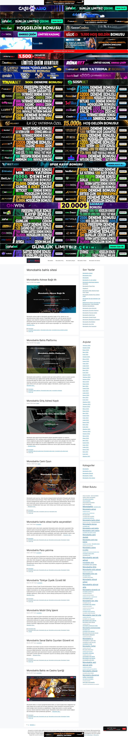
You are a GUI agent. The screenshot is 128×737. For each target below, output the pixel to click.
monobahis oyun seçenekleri (89, 618)
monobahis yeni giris (88, 660)
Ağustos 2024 (86, 375)
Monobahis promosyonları (55, 539)
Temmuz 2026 (86, 345)
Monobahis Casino (96, 543)
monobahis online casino (87, 617)
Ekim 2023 (85, 397)
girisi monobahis (86, 500)
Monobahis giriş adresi (92, 569)
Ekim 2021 (85, 451)
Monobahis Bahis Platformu (42, 340)
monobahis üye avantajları (87, 667)
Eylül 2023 (85, 399)
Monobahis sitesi (86, 629)
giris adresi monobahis (88, 499)
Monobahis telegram (89, 635)
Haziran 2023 (86, 406)
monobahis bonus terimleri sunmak (60, 329)
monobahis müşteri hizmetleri (89, 613)
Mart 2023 (85, 413)
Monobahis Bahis (86, 514)
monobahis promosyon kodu (90, 625)
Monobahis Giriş (59, 260)
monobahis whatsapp (57, 390)
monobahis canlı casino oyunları (89, 532)
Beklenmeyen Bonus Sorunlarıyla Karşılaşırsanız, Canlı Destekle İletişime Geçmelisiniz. (91, 304)
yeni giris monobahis (89, 682)
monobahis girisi (88, 562)
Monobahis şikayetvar (91, 675)
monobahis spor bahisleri (89, 631)
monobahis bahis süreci (87, 522)
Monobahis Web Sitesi (88, 649)
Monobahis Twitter (82, 260)
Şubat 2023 (86, 415)
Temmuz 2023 (86, 404)
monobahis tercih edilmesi (87, 636)
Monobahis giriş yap (43, 539)
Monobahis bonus (90, 524)
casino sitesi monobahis (89, 497)
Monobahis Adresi (87, 273)
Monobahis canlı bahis (91, 528)
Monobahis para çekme (89, 622)
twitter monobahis (88, 677)
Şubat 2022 (86, 442)
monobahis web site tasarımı (87, 651)
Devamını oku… (31, 325)
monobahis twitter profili (87, 648)
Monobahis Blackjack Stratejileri (91, 319)
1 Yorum (30, 631)
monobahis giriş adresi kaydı (61, 451)
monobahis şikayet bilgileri (88, 673)
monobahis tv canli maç (89, 640)
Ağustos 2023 (86, 402)
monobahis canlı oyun (44, 511)
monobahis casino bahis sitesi (88, 545)
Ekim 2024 (85, 370)
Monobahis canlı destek (89, 536)
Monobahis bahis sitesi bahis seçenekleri (49, 521)
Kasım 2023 (86, 395)
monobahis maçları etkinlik (87, 606)
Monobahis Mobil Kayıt (89, 315)
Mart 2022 (85, 440)
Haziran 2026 (86, 347)
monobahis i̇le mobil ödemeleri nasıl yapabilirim (91, 684)
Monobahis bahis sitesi (46, 329)
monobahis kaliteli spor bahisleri (88, 595)
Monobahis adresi (89, 509)
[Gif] (64, 123)
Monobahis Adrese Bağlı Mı (41, 279)
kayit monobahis (87, 504)
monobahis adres (97, 506)
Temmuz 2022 (86, 431)
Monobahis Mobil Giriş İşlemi (42, 610)
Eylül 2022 (85, 427)
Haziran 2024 (86, 379)
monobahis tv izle (87, 644)
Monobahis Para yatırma (40, 550)
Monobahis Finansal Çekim (90, 312)
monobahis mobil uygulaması (89, 611)
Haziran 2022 (86, 433)
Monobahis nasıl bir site (92, 615)
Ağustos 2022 (86, 429)
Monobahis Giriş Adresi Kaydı (43, 400)
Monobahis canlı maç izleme (90, 541)
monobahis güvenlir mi (88, 591)
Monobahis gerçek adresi (90, 558)
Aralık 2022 (86, 420)
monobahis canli (86, 526)
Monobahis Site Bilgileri (89, 322)
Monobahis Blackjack (95, 522)
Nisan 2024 (86, 384)
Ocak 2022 (85, 445)
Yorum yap (30, 331)
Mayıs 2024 (86, 381)
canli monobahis (94, 495)
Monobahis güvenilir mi (91, 590)
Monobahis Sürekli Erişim (89, 317)
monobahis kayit (88, 598)
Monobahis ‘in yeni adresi (89, 280)
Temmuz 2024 (86, 377)
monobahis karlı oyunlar (87, 596)
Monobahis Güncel (86, 575)
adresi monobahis (86, 495)
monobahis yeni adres (89, 656)
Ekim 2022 (85, 424)
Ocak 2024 (86, 390)
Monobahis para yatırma (89, 620)
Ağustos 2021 (86, 456)
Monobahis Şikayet (70, 260)
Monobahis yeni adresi (89, 658)
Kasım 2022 (86, 422)
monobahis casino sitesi (88, 553)
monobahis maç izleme (89, 604)
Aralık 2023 (86, 393)
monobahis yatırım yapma (87, 654)
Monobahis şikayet (90, 671)
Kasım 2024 (86, 368)
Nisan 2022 (86, 438)
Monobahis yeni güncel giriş (89, 663)
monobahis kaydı (94, 596)
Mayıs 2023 (86, 408)
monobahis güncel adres (88, 577)
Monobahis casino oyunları (89, 549)
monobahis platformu (86, 624)
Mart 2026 (85, 352)
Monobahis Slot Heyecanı (89, 326)
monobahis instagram (87, 593)
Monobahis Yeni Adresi (94, 260)
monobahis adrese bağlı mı (34, 329)
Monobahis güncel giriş (90, 585)
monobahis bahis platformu (34, 390)
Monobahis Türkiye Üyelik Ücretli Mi (46, 580)
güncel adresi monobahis (89, 502)
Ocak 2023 (86, 418)
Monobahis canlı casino (91, 530)
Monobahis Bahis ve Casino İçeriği (45, 670)
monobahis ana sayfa (86, 511)
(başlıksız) (85, 288)
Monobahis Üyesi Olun (89, 286)
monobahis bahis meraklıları (88, 516)
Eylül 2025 (85, 354)
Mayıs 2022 (86, 436)
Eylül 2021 (85, 454)
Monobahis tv (88, 639)
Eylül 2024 (85, 372)
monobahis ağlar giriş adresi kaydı (36, 451)
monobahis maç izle (87, 602)
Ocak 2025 (85, 363)
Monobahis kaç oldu (90, 601)
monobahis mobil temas (87, 609)
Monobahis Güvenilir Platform (90, 310)
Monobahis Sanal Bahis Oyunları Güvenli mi (50, 640)
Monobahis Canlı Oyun (39, 461)
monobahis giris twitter (90, 564)
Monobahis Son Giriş (88, 324)
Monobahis (50, 260)
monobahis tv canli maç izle (89, 642)
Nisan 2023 (86, 411)
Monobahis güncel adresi (90, 580)
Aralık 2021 (86, 447)
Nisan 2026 (86, 350)
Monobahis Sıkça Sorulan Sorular (90, 633)
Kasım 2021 (86, 449)
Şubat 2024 (86, 388)
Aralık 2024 (86, 366)
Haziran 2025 (86, 356)
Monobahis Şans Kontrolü (89, 308)
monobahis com (86, 555)
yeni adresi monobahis (88, 679)
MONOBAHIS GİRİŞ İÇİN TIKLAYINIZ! (64, 51)
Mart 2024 (85, 386)
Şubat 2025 (86, 361)
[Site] (32, 89)
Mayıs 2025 (86, 359)
